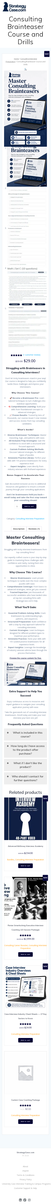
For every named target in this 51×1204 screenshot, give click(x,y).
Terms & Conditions (25, 1175)
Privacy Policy (26, 1179)
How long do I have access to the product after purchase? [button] (28, 749)
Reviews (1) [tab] (34, 528)
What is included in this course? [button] (27, 734)
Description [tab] (18, 528)
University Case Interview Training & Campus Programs (25, 1184)
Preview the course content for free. (25, 658)
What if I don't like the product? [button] (27, 765)
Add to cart (29, 506)
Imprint (25, 1170)
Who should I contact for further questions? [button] (28, 778)
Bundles (10, 859)
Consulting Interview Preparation (30, 518)
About (25, 1166)
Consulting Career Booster (16, 945)
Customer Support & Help (25, 1188)
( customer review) (31, 354)
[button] (25, 69)
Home (16, 59)
